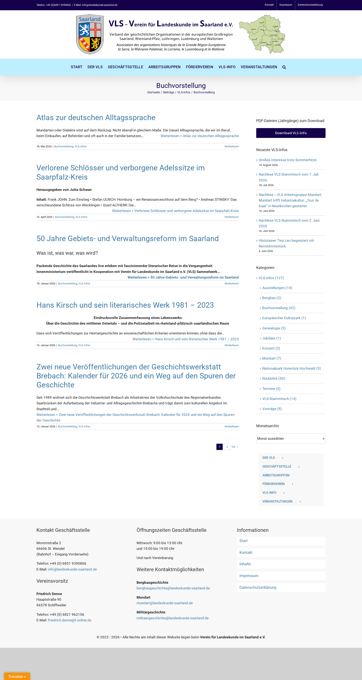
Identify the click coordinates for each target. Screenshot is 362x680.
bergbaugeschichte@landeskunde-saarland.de (173, 588)
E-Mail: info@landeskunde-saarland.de (95, 5)
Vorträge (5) (272, 409)
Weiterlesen (232, 146)
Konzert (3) (271, 348)
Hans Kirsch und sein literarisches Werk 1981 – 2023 (125, 305)
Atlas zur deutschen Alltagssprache (95, 117)
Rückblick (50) (273, 378)
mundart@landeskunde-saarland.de (165, 603)
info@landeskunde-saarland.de (72, 569)
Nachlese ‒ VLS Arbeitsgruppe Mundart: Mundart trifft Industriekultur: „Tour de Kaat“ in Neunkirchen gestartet (290, 200)
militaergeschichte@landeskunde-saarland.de (173, 618)
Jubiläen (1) (271, 338)
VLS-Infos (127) (271, 278)
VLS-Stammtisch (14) (279, 399)
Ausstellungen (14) (277, 288)
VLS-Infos (81, 146)
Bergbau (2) (271, 298)
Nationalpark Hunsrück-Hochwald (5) (291, 368)
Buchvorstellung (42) (278, 308)
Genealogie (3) (274, 328)
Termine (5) (271, 389)
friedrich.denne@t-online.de (69, 620)
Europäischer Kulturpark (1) (284, 318)
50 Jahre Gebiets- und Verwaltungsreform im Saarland (127, 238)
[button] (284, 67)
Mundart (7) (271, 358)
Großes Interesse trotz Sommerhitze (288, 160)
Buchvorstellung (63, 146)
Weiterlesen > (200, 136)
